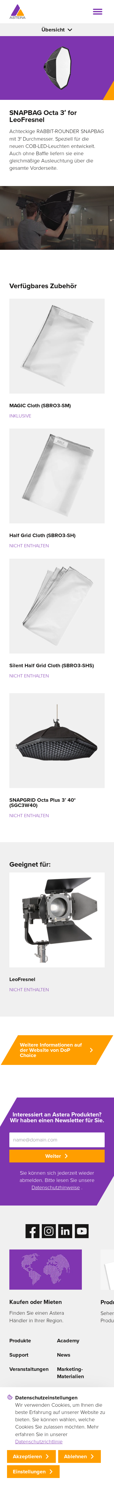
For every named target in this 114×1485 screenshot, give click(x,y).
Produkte (20, 1340)
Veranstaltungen (29, 1369)
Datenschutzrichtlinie (39, 1441)
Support (18, 1355)
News (63, 1355)
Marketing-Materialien (70, 1372)
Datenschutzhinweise (56, 1187)
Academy (68, 1340)
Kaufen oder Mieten (35, 1302)
